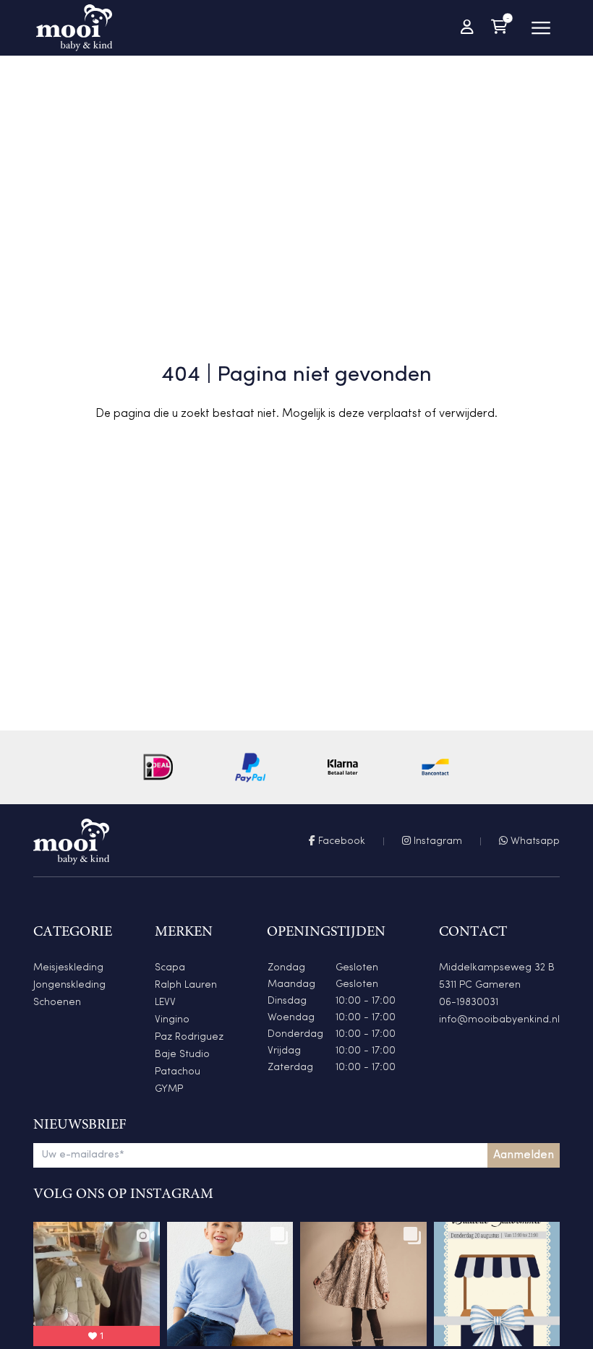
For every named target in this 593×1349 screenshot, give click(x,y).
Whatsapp (534, 841)
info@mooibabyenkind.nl (499, 1019)
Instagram (436, 841)
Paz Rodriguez (189, 1037)
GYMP (169, 1089)
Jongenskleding (69, 985)
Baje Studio (182, 1054)
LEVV (165, 1002)
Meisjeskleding (68, 967)
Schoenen (57, 1002)
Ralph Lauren (186, 985)
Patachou (177, 1071)
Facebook (340, 841)
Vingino (172, 1019)
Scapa (170, 967)
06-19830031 (468, 1002)
